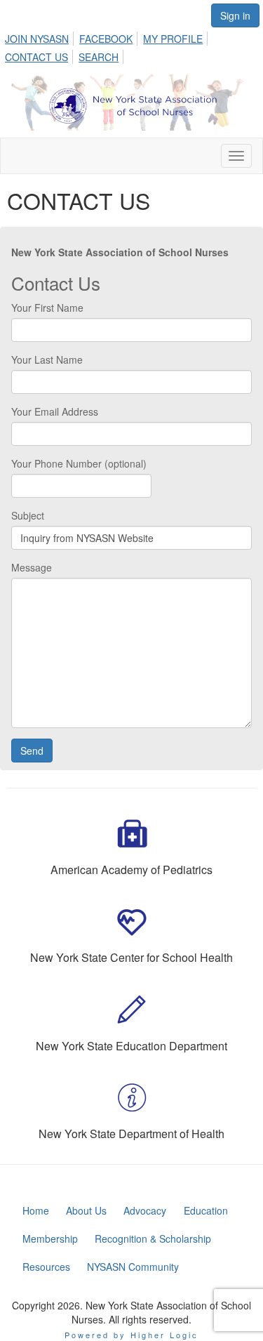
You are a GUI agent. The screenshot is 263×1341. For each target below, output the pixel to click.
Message (31, 567)
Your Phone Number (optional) (79, 463)
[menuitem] (41, 36)
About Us (86, 1210)
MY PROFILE (173, 39)
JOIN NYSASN (37, 39)
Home (35, 1210)
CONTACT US (36, 57)
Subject (27, 515)
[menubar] (131, 45)
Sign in (235, 15)
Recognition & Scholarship (153, 1238)
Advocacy (144, 1210)
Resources (46, 1267)
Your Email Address (54, 411)
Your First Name (47, 307)
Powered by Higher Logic (131, 1334)
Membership (50, 1238)
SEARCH (99, 57)
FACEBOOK (106, 39)
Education (206, 1210)
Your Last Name (47, 359)
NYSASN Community (133, 1267)
